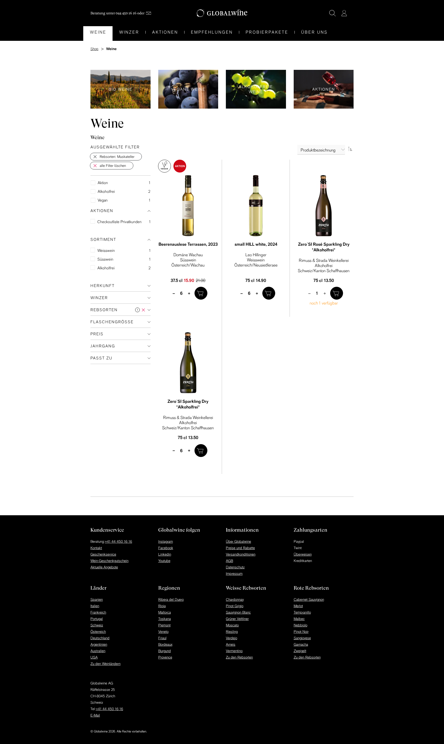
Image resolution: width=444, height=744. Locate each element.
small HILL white (256, 244)
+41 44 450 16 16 (118, 541)
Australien (97, 650)
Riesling (232, 631)
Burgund (164, 650)
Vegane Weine (188, 89)
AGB (229, 560)
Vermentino (234, 650)
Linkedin (164, 554)
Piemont (164, 625)
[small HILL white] (256, 205)
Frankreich (98, 612)
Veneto (163, 631)
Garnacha (301, 644)
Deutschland (99, 638)
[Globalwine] (222, 13)
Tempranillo (302, 612)
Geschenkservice (103, 554)
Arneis (230, 644)
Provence (165, 657)
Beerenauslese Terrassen (188, 244)
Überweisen (303, 554)
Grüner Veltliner (237, 618)
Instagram (165, 541)
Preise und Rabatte (240, 548)
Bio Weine (120, 89)
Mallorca (164, 612)
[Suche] (332, 13)
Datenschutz (235, 567)
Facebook (165, 548)
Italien (94, 606)
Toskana (164, 618)
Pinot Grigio (234, 606)
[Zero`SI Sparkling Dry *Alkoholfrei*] (188, 362)
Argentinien (98, 644)
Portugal (96, 618)
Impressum (234, 573)
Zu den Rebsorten (239, 657)
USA (94, 657)
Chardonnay (235, 599)
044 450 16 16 (126, 13)
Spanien (96, 599)
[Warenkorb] (352, 13)
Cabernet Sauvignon (309, 599)
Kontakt (96, 548)
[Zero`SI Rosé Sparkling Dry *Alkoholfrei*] (324, 205)
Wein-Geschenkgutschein (109, 560)
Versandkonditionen (240, 554)
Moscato (232, 625)
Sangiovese (302, 638)
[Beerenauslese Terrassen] (188, 205)
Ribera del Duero (171, 599)
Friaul (162, 638)
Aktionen (324, 89)
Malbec (299, 618)
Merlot (298, 606)
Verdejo (231, 638)
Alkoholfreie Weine (256, 89)
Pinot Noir (301, 631)
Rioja (162, 606)
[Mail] (148, 13)
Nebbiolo (300, 625)
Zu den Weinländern (105, 663)
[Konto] (344, 13)
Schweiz (96, 625)
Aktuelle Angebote (104, 567)
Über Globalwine (238, 541)
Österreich (98, 631)
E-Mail (95, 715)
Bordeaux (165, 644)
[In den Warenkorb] (201, 293)
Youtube (164, 560)
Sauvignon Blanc (238, 612)
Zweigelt (300, 650)
